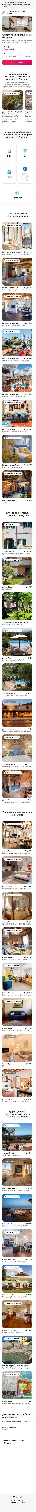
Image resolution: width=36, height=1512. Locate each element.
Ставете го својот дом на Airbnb (16, 12)
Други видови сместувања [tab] (11, 1421)
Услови (22, 1502)
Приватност (14, 1502)
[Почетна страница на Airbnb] (3, 12)
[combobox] (17, 49)
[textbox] (10, 56)
